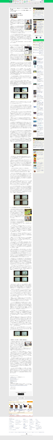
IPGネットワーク (37, 425)
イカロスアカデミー (32, 424)
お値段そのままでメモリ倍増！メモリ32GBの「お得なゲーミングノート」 (40, 32)
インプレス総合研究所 (12, 422)
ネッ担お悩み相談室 (12, 425)
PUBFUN (37, 423)
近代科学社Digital (25, 428)
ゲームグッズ (23, 415)
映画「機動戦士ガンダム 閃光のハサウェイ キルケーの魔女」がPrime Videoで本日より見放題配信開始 (39, 12)
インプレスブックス (18, 427)
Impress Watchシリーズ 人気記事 (39, 138)
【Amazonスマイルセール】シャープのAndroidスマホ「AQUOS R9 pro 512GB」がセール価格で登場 (39, 17)
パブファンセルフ (38, 424)
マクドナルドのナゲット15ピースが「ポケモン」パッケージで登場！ (40, 159)
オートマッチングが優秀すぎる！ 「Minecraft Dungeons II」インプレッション (40, 86)
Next (31, 407)
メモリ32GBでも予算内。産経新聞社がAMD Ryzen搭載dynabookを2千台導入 (40, 27)
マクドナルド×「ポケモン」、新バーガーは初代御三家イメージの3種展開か (40, 163)
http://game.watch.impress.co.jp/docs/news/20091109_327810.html (18, 385)
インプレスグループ (36, 432)
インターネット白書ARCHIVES (13, 429)
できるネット (11, 428)
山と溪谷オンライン (26, 425)
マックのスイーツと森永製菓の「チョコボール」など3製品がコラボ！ (40, 171)
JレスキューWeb (31, 423)
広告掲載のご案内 (20, 432)
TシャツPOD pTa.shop (38, 426)
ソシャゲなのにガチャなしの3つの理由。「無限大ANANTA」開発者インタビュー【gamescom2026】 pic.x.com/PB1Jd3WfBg (38, 48)
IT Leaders (11, 423)
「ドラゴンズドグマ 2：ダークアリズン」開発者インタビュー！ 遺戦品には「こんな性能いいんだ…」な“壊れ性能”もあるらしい (40, 124)
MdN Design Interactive (32, 427)
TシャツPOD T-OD (26, 422)
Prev (10, 407)
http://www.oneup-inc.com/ (13, 381)
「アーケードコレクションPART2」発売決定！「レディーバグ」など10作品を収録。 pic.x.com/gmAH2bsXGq (39, 53)
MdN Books (31, 426)
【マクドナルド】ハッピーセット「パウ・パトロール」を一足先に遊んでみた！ (40, 166)
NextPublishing (17, 428)
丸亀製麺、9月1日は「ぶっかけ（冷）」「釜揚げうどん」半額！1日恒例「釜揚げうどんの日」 (39, 143)
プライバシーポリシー (29, 432)
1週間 (39, 139)
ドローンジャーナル (12, 424)
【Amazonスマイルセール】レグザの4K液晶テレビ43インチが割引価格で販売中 (40, 59)
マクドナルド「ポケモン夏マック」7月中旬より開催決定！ (40, 155)
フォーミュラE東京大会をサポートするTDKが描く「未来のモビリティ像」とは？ (40, 24)
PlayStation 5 (18, 401)
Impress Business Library (18, 422)
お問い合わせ (16, 432)
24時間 (37, 139)
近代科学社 (24, 427)
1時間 (34, 139)
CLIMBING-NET (25, 426)
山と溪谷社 (24, 424)
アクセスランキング (37, 8)
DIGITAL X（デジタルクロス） (19, 424)
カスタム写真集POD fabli (39, 427)
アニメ (30, 401)
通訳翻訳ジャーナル (32, 422)
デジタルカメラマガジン (12, 427)
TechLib (31, 429)
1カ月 (42, 139)
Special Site (36, 19)
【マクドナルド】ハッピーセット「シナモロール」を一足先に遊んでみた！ (40, 168)
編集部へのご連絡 (24, 432)
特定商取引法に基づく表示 (41, 432)
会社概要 (32, 432)
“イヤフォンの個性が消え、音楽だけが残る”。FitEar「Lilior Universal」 (40, 22)
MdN (29, 425)
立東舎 (24, 423)
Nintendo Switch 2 (12, 401)
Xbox (24, 401)
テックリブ (30, 428)
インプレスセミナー (18, 423)
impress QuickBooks (38, 422)
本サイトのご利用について (11, 432)
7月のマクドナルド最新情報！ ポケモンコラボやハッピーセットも (39, 150)
